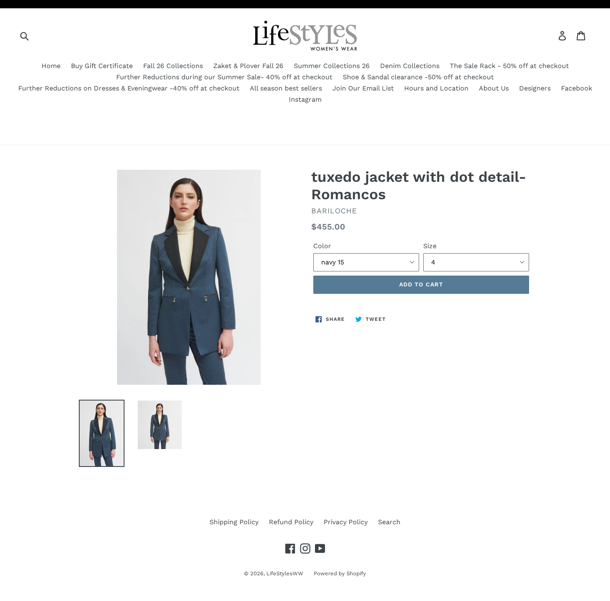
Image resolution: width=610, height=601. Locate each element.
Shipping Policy (234, 522)
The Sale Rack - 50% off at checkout (509, 66)
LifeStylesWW (284, 573)
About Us (494, 88)
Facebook (576, 88)
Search (389, 522)
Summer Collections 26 (332, 66)
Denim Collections (409, 66)
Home (51, 66)
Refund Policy (291, 522)
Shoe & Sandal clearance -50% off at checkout (418, 77)
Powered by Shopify (340, 573)
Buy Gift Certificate (102, 66)
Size (430, 246)
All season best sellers (286, 88)
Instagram (305, 99)
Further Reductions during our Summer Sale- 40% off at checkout (224, 77)
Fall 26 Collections (173, 66)
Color (322, 246)
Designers (535, 88)
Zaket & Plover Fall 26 (248, 66)
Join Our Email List (363, 88)
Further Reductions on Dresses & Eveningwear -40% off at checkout (128, 88)
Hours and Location (436, 88)
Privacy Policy (346, 522)
